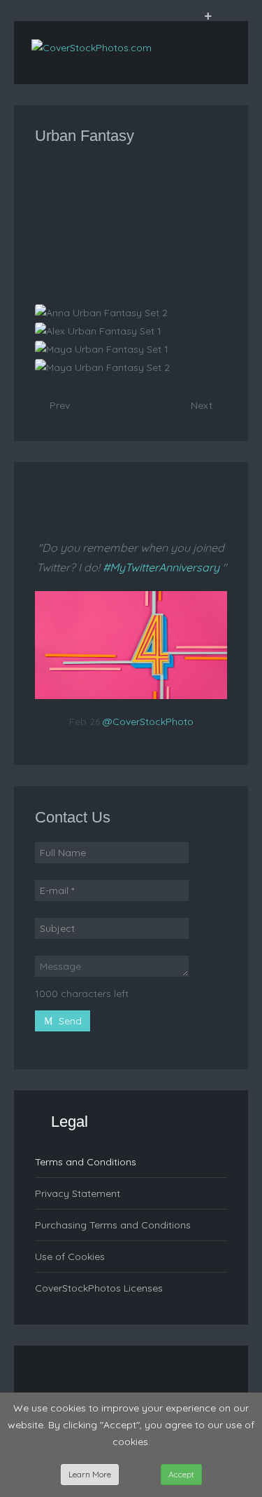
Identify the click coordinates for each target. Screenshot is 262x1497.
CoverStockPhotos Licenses (99, 1288)
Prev (58, 405)
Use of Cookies (70, 1256)
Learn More (89, 1474)
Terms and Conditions (85, 1162)
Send (69, 1021)
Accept (181, 1474)
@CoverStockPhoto (148, 721)
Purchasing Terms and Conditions (113, 1225)
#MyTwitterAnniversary (161, 567)
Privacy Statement (77, 1193)
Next (203, 405)
